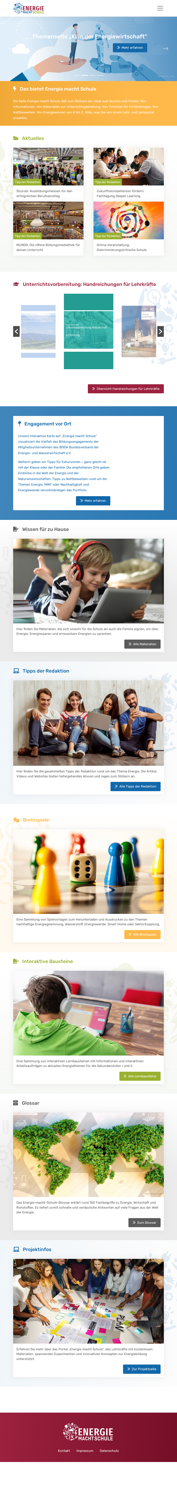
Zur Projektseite (144, 1369)
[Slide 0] (77, 75)
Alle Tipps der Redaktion (137, 786)
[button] (16, 331)
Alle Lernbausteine (142, 1076)
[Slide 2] (92, 75)
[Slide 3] (100, 75)
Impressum (84, 1451)
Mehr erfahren (132, 48)
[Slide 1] (84, 75)
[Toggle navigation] (160, 8)
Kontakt (64, 1451)
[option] (38, 331)
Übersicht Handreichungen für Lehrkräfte (128, 389)
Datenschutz (109, 1451)
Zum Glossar (146, 1223)
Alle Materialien (144, 644)
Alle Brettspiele (144, 934)
